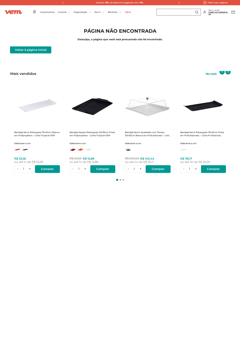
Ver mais (211, 73)
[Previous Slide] (62, 2)
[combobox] (179, 12)
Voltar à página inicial (31, 49)
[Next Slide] (178, 2)
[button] (117, 180)
